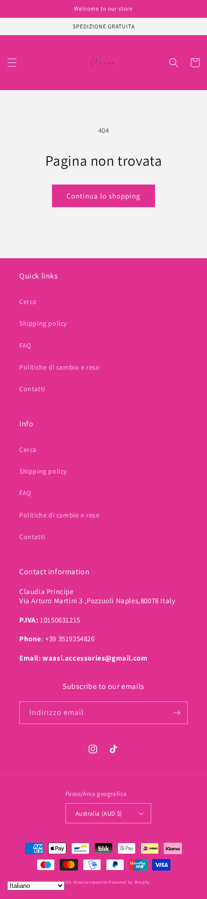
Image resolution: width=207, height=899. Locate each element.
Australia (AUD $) (99, 813)
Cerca (28, 301)
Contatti (32, 388)
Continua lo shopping (103, 195)
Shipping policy (43, 323)
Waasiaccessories (90, 882)
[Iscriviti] (176, 712)
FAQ (25, 345)
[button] (12, 62)
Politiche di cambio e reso (59, 367)
